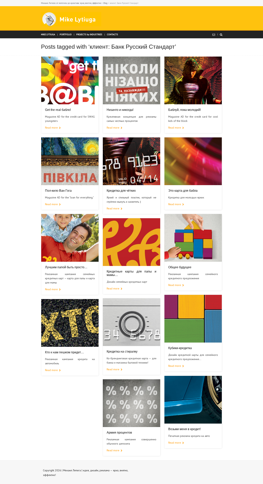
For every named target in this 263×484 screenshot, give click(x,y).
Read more (51, 127)
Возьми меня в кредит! (184, 429)
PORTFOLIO (66, 34)
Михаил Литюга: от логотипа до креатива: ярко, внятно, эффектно (71, 3)
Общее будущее (179, 267)
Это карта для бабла (183, 190)
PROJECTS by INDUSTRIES (89, 34)
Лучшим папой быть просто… (66, 267)
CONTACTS (112, 34)
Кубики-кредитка (180, 348)
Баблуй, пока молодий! (184, 109)
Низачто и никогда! (120, 109)
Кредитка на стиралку (122, 351)
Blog (105, 3)
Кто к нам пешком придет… (64, 352)
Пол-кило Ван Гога (58, 190)
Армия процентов (119, 432)
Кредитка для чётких (121, 190)
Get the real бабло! (58, 109)
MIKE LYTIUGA (48, 34)
